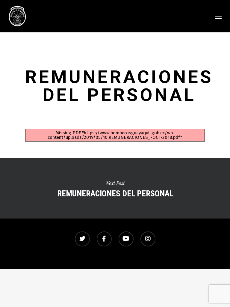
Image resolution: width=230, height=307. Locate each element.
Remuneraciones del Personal (115, 188)
